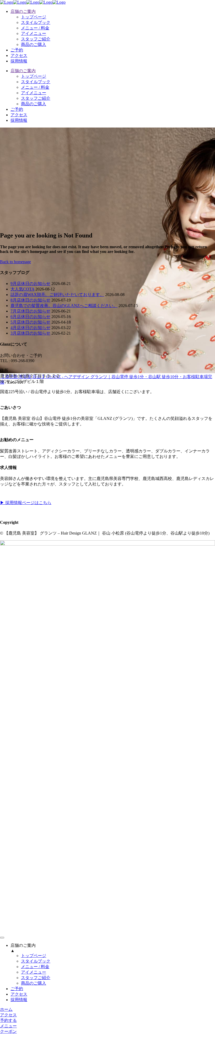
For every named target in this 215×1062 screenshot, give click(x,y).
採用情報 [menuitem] (18, 999)
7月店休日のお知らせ (30, 311)
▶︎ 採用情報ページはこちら (25, 502)
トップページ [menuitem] (33, 955)
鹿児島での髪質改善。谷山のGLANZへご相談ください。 (63, 305)
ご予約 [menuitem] (16, 988)
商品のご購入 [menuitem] (33, 983)
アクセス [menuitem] (18, 994)
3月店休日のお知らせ (30, 333)
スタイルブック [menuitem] (35, 961)
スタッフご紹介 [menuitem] (35, 977)
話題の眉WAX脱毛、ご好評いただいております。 (57, 294)
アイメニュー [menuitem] (33, 972)
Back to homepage (15, 262)
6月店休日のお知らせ (30, 316)
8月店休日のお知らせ (30, 300)
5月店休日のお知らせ (30, 322)
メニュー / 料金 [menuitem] (35, 966)
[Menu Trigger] (2, 937)
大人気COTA (22, 289)
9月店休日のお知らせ (30, 283)
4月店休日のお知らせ (30, 327)
